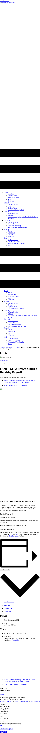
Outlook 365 (8, 608)
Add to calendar (5, 570)
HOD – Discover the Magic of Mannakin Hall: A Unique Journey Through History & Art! (19, 381)
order (16, 534)
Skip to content (4, 1)
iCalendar (7, 605)
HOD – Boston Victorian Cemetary (15, 385)
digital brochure (14, 536)
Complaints (25, 701)
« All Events (4, 360)
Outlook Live (8, 611)
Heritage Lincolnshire (6, 347)
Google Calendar (9, 602)
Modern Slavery (35, 701)
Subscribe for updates (6, 729)
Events (17, 347)
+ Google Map (14, 640)
